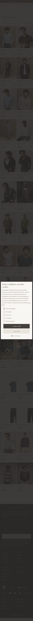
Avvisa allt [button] (16, 331)
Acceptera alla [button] (16, 326)
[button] (16, 336)
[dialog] (16, 310)
